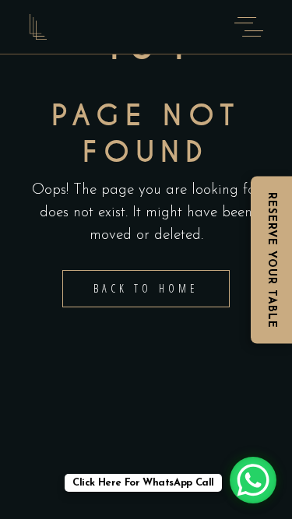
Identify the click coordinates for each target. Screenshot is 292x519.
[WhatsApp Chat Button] (253, 480)
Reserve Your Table (271, 259)
